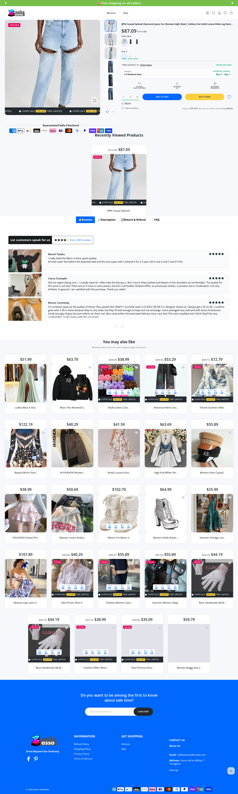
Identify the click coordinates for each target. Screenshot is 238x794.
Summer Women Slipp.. (165, 602)
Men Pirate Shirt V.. (72, 602)
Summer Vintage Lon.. (212, 537)
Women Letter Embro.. (72, 537)
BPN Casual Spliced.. (119, 210)
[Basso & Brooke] (16, 13)
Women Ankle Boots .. (165, 537)
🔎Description (106, 219)
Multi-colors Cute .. (119, 407)
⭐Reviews (85, 219)
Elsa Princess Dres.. (142, 667)
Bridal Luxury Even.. (119, 472)
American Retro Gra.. (166, 407)
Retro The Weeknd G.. (72, 407)
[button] (5, 3)
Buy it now (204, 96)
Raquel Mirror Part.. (25, 472)
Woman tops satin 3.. (26, 602)
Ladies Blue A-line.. (26, 407)
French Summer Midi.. (212, 407)
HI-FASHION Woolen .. (72, 472)
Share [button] (127, 103)
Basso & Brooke (41, 789)
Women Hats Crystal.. (212, 472)
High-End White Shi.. (165, 472)
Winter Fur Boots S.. (119, 537)
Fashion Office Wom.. (96, 667)
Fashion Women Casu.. (119, 602)
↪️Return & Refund (133, 219)
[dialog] (213, 13)
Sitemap (173, 770)
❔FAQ (155, 219)
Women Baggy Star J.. (189, 667)
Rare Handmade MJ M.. (212, 602)
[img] (62, 240)
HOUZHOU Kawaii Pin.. (26, 537)
